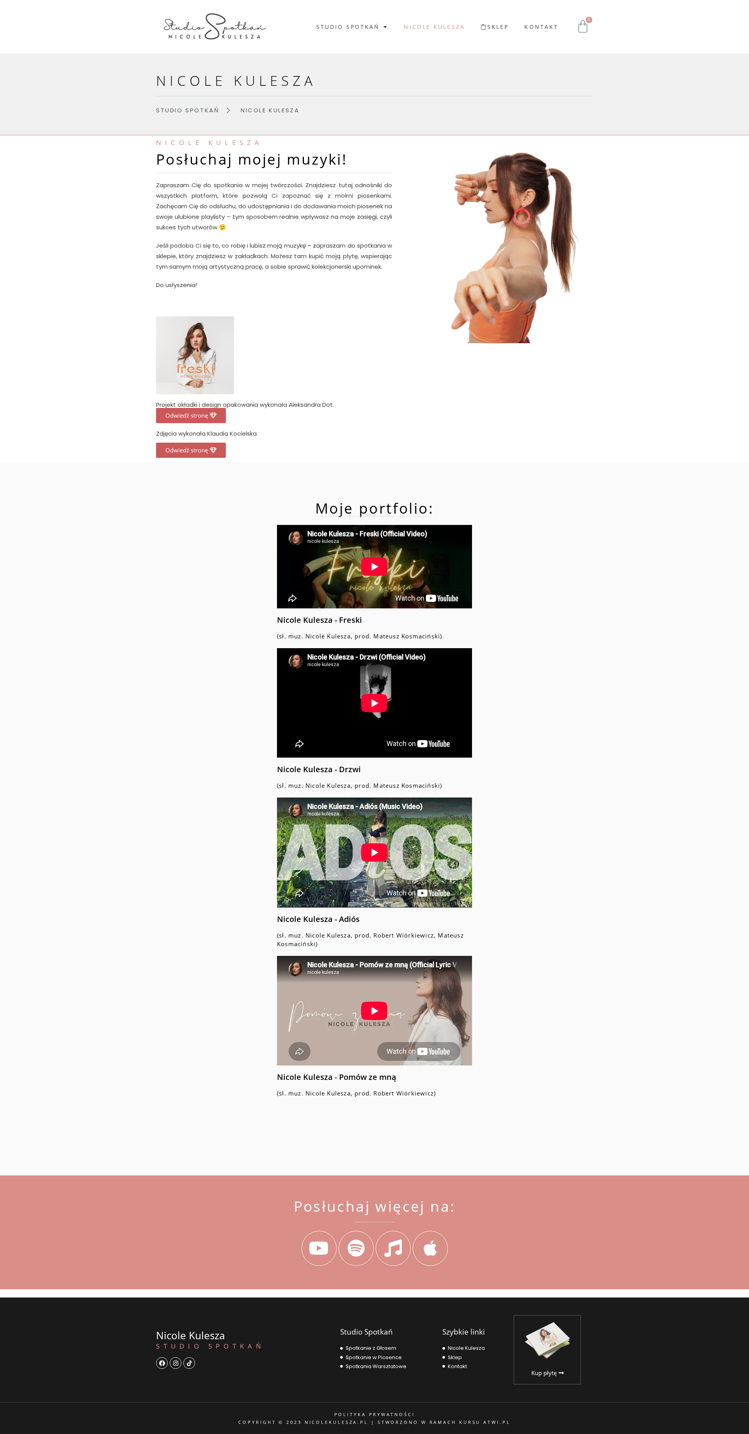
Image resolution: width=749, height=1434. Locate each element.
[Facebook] (162, 1363)
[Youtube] (319, 1248)
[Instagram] (175, 1363)
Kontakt (541, 26)
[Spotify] (356, 1248)
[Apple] (430, 1248)
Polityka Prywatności (374, 1414)
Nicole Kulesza (434, 26)
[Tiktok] (189, 1363)
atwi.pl (496, 1422)
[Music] (393, 1248)
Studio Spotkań (348, 26)
